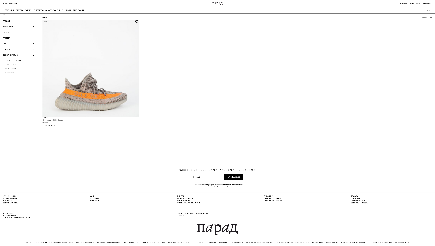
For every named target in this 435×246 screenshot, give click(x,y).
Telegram (94, 198)
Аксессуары (52, 10)
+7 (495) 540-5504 (10, 196)
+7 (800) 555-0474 (10, 198)
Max (92, 196)
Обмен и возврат (359, 201)
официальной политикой (116, 242)
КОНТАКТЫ (7, 201)
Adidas (45, 118)
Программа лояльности (188, 203)
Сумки (28, 10)
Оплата (354, 196)
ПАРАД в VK (269, 196)
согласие (239, 184)
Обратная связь (10, 203)
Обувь (19, 10)
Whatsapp (94, 201)
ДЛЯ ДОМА (78, 10)
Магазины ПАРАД (185, 198)
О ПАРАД (180, 196)
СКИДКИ (66, 10)
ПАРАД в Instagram (273, 201)
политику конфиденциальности (217, 184)
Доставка (355, 198)
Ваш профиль (183, 201)
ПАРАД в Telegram (272, 198)
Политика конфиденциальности (192, 213)
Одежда (39, 10)
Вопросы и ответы (359, 203)
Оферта (180, 215)
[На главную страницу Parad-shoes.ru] (217, 3)
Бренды (9, 10)
